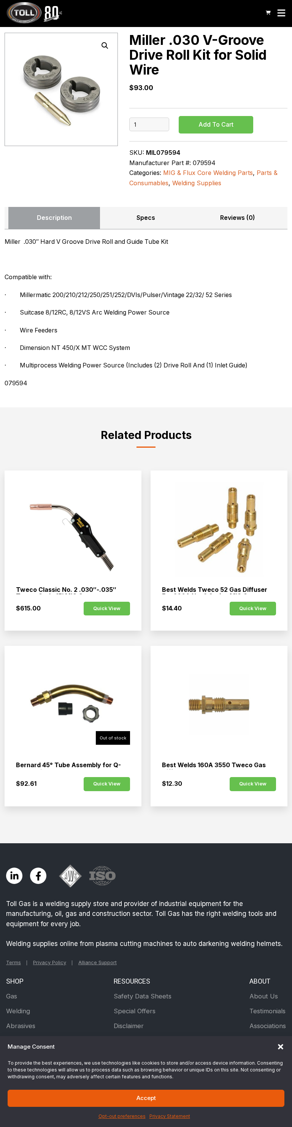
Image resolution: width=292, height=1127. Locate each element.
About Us (263, 996)
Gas (11, 996)
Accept (146, 1098)
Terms (13, 962)
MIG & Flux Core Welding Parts (208, 172)
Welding (18, 1011)
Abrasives (20, 1026)
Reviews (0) (237, 217)
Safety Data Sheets (142, 996)
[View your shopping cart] (268, 12)
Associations (267, 1026)
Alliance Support (97, 962)
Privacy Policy (49, 962)
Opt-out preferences (122, 1116)
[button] (280, 1047)
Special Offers (135, 1011)
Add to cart (215, 124)
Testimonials (267, 1011)
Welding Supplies (196, 183)
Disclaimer (129, 1026)
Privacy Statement (169, 1116)
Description (54, 217)
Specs (145, 217)
